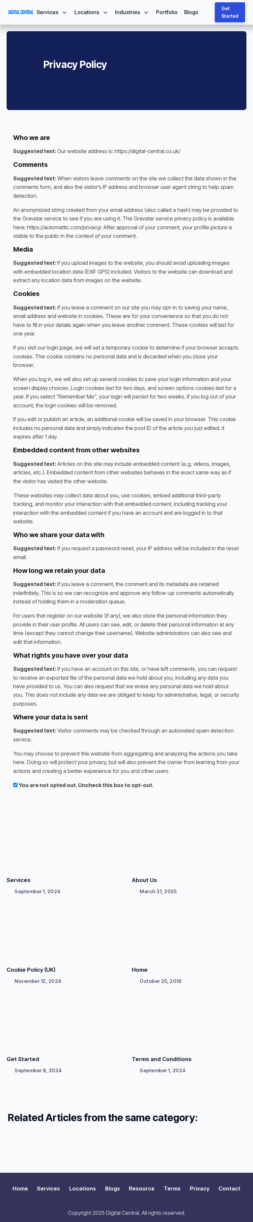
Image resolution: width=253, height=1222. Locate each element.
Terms (172, 1188)
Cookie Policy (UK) (31, 969)
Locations (86, 12)
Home (140, 969)
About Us (144, 880)
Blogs (191, 12)
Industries (127, 12)
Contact (229, 1188)
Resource (142, 1188)
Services (48, 12)
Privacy (200, 1188)
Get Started (230, 12)
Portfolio (167, 12)
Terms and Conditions (162, 1059)
